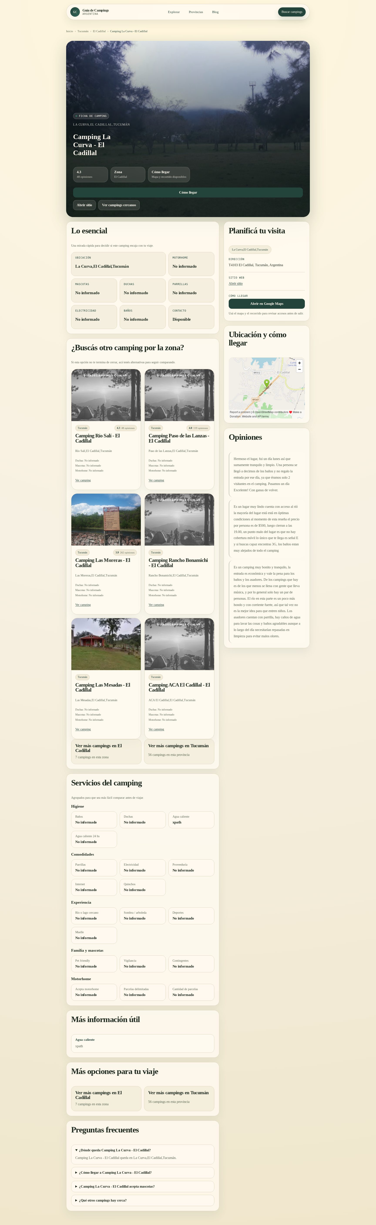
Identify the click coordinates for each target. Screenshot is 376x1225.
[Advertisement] (188, 80)
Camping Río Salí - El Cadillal (97, 438)
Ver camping (83, 480)
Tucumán (83, 31)
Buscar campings (292, 11)
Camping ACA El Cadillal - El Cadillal (179, 687)
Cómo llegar (188, 192)
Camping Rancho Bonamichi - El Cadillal (178, 562)
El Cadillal (99, 31)
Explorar (174, 12)
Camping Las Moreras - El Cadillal (102, 562)
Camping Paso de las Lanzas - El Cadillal (179, 438)
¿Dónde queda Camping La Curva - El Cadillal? (115, 1150)
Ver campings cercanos (119, 205)
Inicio (69, 31)
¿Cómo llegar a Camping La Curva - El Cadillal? (115, 1172)
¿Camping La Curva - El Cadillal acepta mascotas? (117, 1186)
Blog (215, 12)
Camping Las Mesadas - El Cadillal (102, 687)
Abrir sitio (84, 205)
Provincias (196, 12)
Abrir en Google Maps (266, 303)
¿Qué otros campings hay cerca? (103, 1200)
